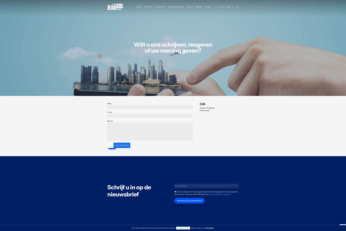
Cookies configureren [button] (197, 228)
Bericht (110, 121)
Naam (110, 103)
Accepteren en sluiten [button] (183, 228)
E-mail (110, 112)
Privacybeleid (209, 228)
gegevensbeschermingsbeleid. (219, 194)
